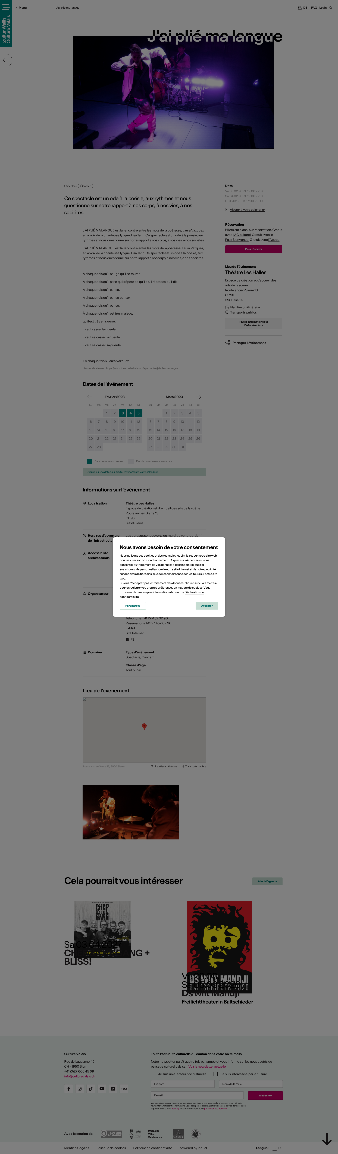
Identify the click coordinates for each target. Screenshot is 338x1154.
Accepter (207, 605)
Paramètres (132, 605)
